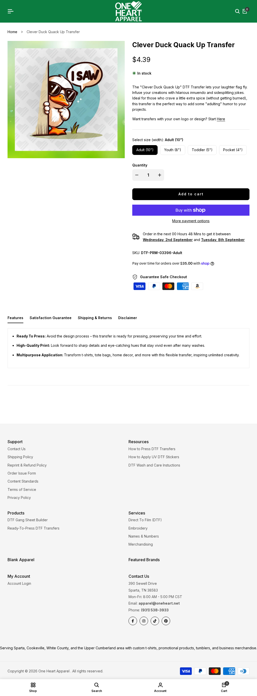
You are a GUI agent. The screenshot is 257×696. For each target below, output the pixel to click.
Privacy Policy (19, 497)
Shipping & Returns (95, 318)
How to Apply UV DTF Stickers (153, 457)
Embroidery (138, 528)
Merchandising (140, 544)
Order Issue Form (22, 473)
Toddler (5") (202, 150)
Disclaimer (127, 318)
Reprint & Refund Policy (27, 465)
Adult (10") (145, 150)
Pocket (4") (233, 150)
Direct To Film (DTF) (145, 520)
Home (12, 32)
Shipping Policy (20, 457)
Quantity (139, 165)
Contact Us (17, 449)
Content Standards (23, 481)
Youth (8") (172, 150)
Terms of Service (22, 489)
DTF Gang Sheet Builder (28, 520)
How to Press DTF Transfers (151, 449)
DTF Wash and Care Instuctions (154, 465)
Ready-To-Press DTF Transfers (33, 528)
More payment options (191, 221)
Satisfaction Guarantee (51, 318)
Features (15, 318)
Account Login (19, 583)
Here (221, 119)
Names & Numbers (143, 536)
